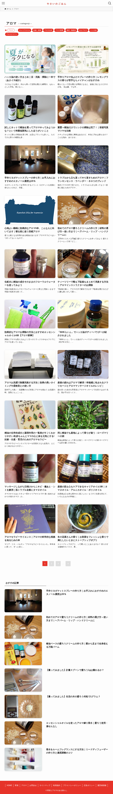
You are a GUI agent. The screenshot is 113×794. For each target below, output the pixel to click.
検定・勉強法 (71, 30)
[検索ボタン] (109, 3)
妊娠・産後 (37, 30)
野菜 (16, 785)
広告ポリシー (89, 785)
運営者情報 (101, 785)
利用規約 (56, 785)
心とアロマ (83, 30)
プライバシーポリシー (72, 785)
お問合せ (33, 785)
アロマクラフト (11, 34)
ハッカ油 (93, 30)
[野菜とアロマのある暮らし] (56, 3)
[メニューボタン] (3, 3)
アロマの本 (48, 30)
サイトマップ (45, 785)
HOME (9, 785)
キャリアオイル (24, 30)
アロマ (24, 785)
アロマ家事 (59, 30)
